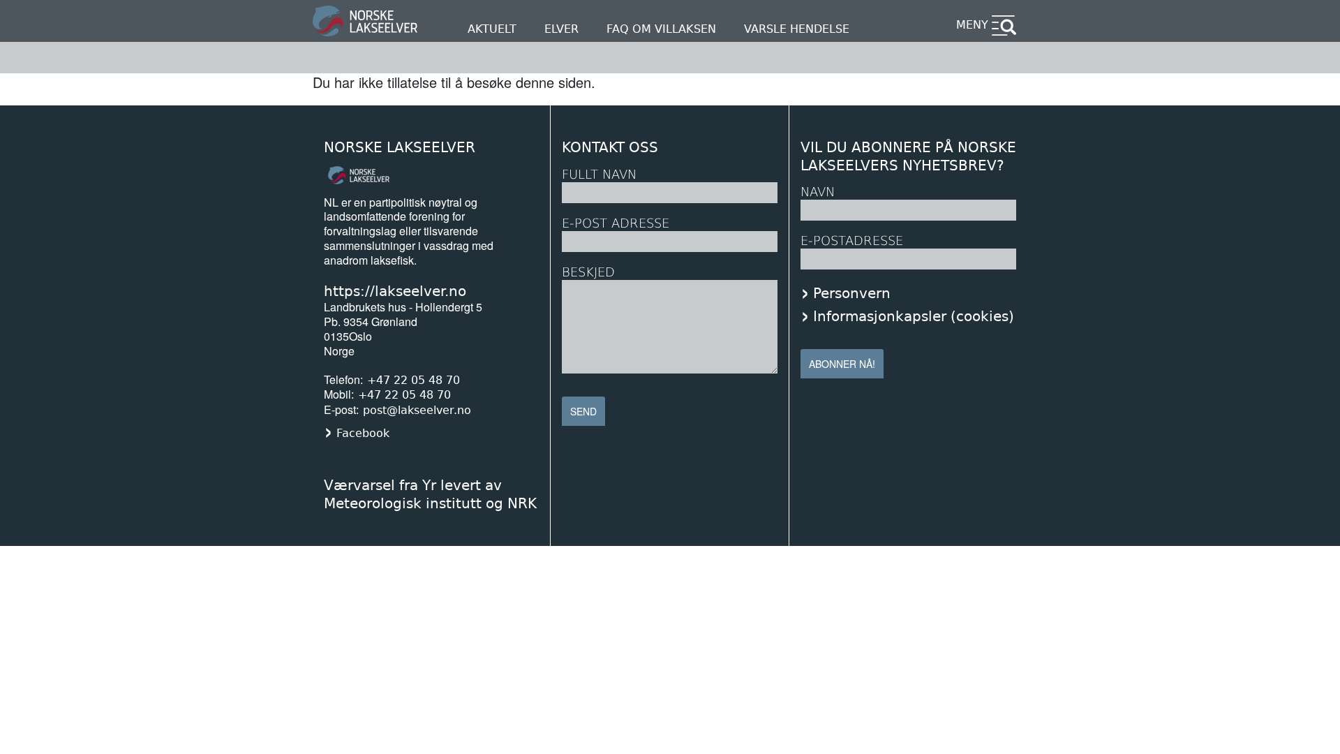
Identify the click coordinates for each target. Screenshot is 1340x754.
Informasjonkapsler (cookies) (913, 316)
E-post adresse (615, 223)
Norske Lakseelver (399, 148)
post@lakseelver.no (417, 410)
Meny (972, 24)
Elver (561, 29)
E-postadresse (852, 240)
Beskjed (588, 272)
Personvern (852, 293)
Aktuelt (492, 29)
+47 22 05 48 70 (413, 380)
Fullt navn (599, 174)
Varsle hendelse (796, 29)
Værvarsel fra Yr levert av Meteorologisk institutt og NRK (430, 494)
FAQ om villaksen (661, 29)
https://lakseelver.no (395, 291)
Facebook (362, 433)
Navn (818, 191)
